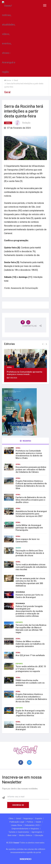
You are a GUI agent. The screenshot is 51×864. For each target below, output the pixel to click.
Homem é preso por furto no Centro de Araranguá (29, 596)
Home (8, 80)
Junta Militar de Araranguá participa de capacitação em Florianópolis (29, 528)
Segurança (20, 576)
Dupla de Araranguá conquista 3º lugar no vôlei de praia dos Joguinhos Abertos (30, 713)
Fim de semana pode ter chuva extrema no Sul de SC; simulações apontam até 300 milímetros (30, 582)
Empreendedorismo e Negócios (25, 829)
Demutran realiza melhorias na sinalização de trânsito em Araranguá (30, 727)
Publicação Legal (17, 822)
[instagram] (30, 762)
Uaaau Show (16, 825)
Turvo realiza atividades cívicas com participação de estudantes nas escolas (31, 567)
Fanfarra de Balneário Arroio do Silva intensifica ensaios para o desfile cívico (31, 500)
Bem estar (12, 835)
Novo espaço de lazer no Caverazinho (27, 540)
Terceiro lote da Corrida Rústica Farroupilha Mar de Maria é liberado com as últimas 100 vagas (31, 629)
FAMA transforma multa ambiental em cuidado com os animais (30, 683)
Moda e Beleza (25, 835)
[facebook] (21, 762)
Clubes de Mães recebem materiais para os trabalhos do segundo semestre (30, 644)
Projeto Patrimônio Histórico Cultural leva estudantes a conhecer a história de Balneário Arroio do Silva (31, 698)
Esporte (19, 622)
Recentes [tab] (26, 441)
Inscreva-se (18, 805)
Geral (8, 123)
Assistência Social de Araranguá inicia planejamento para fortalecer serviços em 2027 (31, 514)
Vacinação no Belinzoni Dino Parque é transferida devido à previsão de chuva (30, 553)
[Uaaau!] (25, 749)
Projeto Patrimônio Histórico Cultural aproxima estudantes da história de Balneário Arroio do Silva (31, 485)
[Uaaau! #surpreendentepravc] (8, 38)
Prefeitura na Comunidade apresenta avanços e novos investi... (24, 373)
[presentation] (42, 344)
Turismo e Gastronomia (18, 832)
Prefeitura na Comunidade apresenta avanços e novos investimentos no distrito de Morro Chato (29, 454)
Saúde (18, 548)
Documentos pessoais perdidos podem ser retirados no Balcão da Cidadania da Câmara (31, 469)
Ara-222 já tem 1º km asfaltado (30, 655)
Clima (11, 818)
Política (30, 822)
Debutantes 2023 (32, 825)
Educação (39, 835)
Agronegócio (36, 832)
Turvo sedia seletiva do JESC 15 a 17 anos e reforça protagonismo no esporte (31, 669)
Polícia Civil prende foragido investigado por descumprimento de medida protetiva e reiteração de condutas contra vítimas (29, 611)
